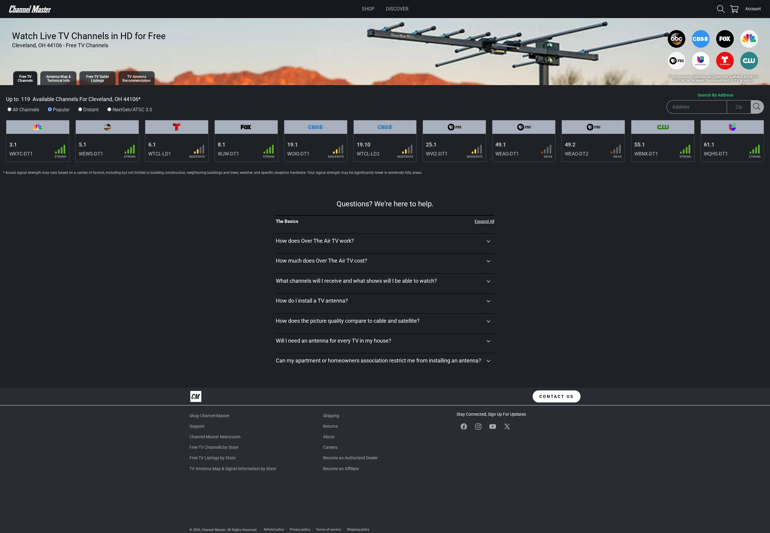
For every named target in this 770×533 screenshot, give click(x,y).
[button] (368, 9)
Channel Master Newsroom (214, 436)
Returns (330, 426)
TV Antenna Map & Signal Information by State (232, 468)
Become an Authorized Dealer (350, 457)
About (328, 436)
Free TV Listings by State (212, 457)
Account (753, 9)
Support (197, 426)
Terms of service (328, 529)
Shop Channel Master (209, 415)
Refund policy (274, 529)
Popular (61, 109)
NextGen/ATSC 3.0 (132, 109)
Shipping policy (358, 529)
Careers (330, 447)
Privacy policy (300, 529)
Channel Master (213, 530)
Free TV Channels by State (213, 447)
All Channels (26, 109)
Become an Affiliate (341, 468)
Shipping (331, 415)
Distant (91, 109)
